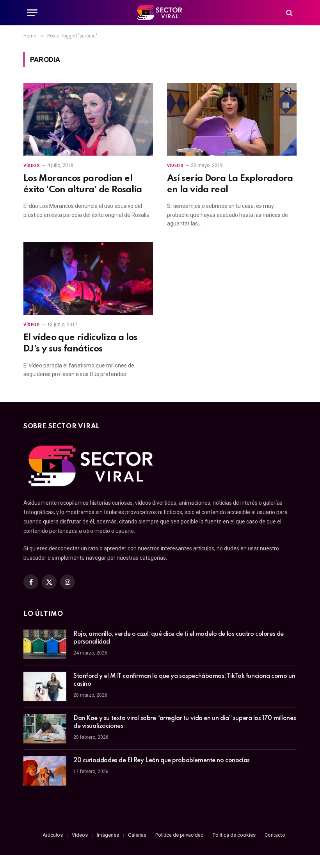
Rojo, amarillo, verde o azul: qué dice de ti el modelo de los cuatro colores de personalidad (178, 638)
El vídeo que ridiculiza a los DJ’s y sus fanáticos (80, 343)
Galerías (137, 835)
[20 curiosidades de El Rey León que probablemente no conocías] (44, 771)
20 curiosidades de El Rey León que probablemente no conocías (161, 760)
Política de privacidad (179, 835)
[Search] (288, 12)
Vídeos (31, 165)
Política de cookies (234, 835)
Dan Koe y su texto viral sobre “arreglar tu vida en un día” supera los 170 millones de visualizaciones (184, 722)
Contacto (275, 835)
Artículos (53, 835)
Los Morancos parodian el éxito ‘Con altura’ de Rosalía (82, 184)
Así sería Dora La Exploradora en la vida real (230, 184)
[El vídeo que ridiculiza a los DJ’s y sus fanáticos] (88, 278)
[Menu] (32, 12)
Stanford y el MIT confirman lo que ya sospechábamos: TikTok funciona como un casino (184, 680)
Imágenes (108, 835)
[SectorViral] (160, 12)
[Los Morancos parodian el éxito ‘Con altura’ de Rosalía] (88, 119)
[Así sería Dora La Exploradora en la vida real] (232, 119)
